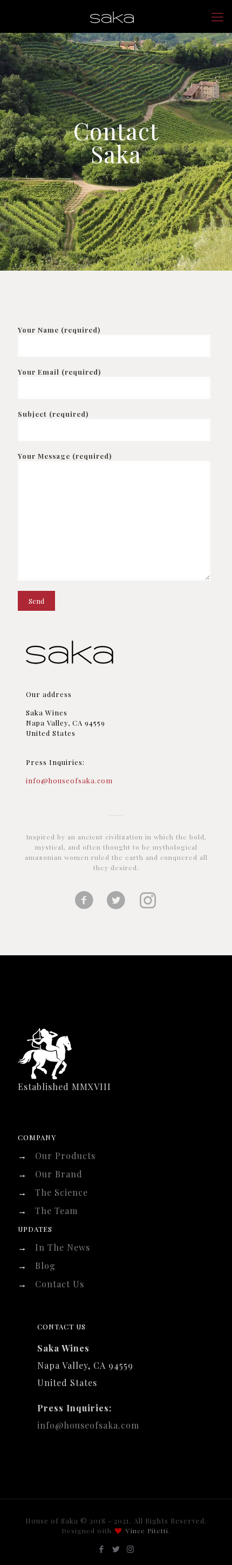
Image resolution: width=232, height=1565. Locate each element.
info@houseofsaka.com (69, 780)
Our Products (65, 1155)
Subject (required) (53, 413)
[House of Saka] (116, 16)
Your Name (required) (59, 329)
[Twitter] (116, 1548)
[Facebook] (101, 1548)
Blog (45, 1265)
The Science (61, 1192)
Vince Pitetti (147, 1530)
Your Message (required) (65, 455)
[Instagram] (131, 1548)
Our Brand (59, 1174)
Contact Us (59, 1284)
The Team (56, 1210)
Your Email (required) (59, 371)
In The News (62, 1247)
